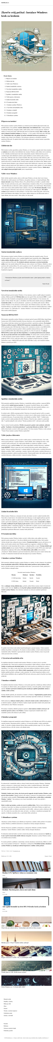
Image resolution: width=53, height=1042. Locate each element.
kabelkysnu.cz (5, 2)
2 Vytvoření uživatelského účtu (14, 107)
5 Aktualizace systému (12, 115)
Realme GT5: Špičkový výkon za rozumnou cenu (19, 873)
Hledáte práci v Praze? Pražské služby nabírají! (15, 942)
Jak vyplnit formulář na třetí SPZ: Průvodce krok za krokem (24, 907)
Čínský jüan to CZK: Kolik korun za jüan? (13, 972)
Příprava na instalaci (11, 78)
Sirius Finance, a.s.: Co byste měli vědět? (13, 987)
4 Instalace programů (11, 113)
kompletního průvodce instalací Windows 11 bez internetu (31, 299)
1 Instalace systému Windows (14, 105)
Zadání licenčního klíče (12, 99)
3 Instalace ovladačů (11, 110)
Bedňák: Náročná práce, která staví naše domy (19, 890)
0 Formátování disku (11, 102)
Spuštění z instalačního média (14, 94)
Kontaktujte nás (16, 851)
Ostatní (50, 856)
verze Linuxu (7, 187)
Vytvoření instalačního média (14, 89)
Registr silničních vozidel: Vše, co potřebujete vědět (16, 957)
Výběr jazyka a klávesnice (13, 97)
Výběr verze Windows (12, 84)
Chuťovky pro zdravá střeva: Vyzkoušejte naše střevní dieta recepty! (21, 928)
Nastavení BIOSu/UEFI (12, 91)
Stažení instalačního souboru (13, 86)
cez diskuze (16, 807)
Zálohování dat (10, 81)
